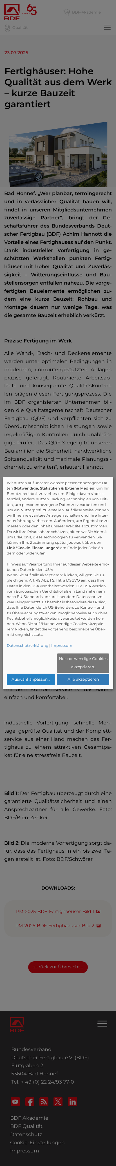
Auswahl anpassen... (31, 679)
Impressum (61, 645)
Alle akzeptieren (83, 679)
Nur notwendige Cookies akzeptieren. (83, 663)
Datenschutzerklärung (27, 645)
